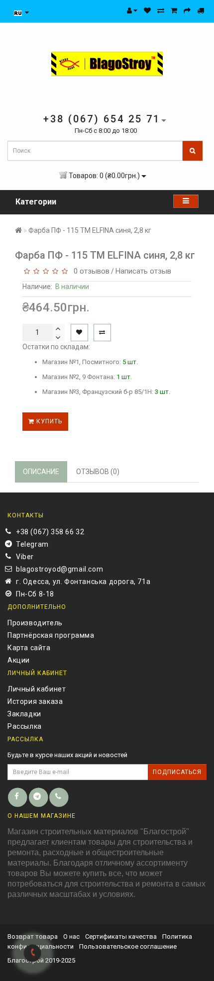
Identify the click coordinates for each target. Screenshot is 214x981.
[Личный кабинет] (132, 10)
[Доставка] (200, 10)
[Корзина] (174, 10)
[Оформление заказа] (187, 10)
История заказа (35, 701)
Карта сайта (29, 648)
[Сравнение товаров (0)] (160, 10)
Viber (25, 557)
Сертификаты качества (121, 936)
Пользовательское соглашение (128, 946)
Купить (48, 421)
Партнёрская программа (51, 635)
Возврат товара (32, 936)
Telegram (32, 544)
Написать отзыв (143, 271)
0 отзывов (89, 271)
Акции (18, 660)
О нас (71, 936)
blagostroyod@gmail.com (59, 569)
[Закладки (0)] (147, 10)
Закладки (24, 714)
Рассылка (24, 726)
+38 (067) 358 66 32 (50, 532)
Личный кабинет (36, 689)
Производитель (35, 623)
